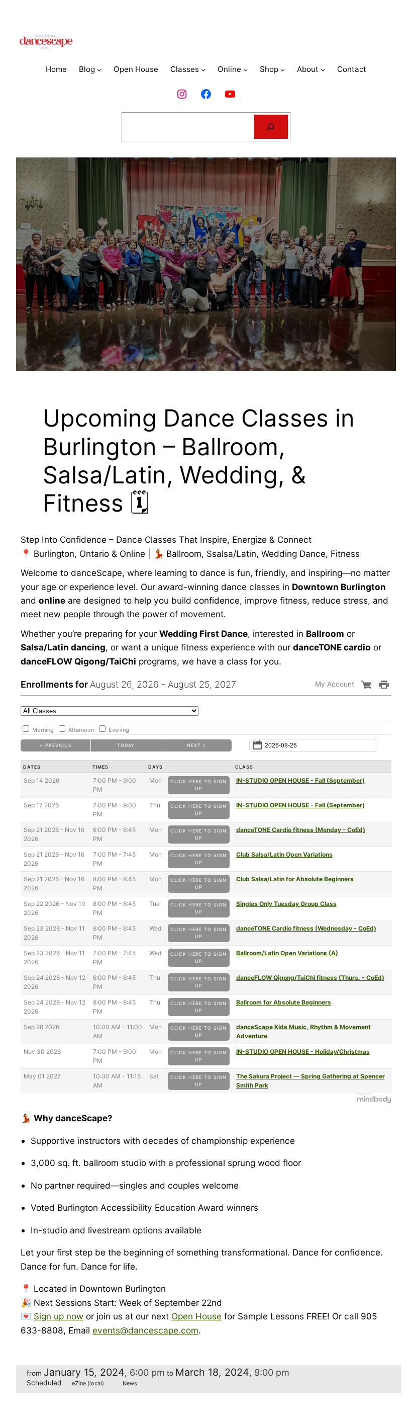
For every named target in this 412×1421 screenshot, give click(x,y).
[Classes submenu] (203, 69)
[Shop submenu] (282, 69)
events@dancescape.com (145, 1330)
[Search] (271, 127)
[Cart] (367, 684)
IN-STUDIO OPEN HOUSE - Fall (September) (300, 780)
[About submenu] (323, 69)
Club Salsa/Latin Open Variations (284, 854)
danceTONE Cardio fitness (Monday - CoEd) (300, 829)
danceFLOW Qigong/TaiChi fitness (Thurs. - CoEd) (310, 977)
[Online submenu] (245, 69)
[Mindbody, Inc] (374, 1101)
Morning (43, 729)
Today (126, 745)
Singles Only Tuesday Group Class (286, 903)
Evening (119, 729)
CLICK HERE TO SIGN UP (198, 785)
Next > (197, 745)
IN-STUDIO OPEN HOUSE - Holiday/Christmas (303, 1051)
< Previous (56, 745)
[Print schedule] (385, 684)
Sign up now (58, 1316)
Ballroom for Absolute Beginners (283, 1002)
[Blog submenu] (99, 69)
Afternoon (81, 729)
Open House (196, 1316)
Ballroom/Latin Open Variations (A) (287, 953)
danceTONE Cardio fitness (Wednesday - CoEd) (306, 928)
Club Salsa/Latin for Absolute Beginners (295, 879)
